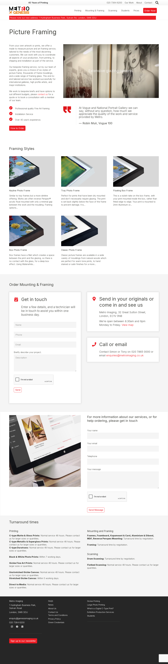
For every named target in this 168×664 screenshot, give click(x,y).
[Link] (19, 10)
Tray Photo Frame (70, 190)
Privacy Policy (54, 619)
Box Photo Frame (18, 250)
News (50, 605)
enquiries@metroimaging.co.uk (125, 355)
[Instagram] (11, 626)
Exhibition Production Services (100, 612)
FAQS (50, 601)
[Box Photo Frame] (32, 217)
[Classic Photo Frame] (84, 217)
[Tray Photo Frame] (84, 157)
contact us (43, 94)
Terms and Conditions (58, 615)
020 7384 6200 (17, 622)
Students (91, 616)
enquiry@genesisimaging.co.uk (23, 618)
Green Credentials (56, 622)
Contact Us (53, 612)
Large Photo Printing (96, 605)
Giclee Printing (93, 601)
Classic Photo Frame (71, 250)
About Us (52, 608)
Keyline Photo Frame (19, 190)
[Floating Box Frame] (136, 157)
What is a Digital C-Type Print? (100, 608)
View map (127, 324)
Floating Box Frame (123, 190)
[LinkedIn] (22, 626)
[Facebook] (17, 626)
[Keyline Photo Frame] (32, 157)
